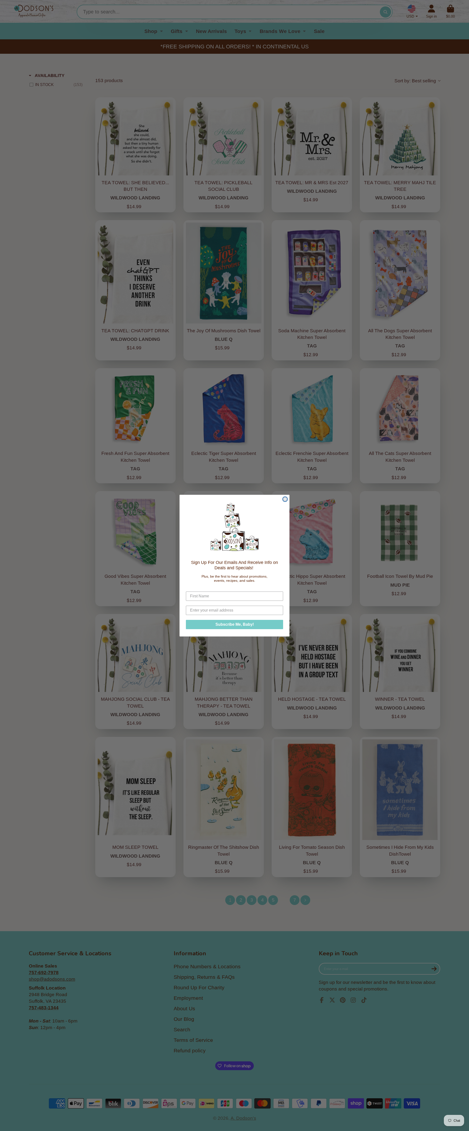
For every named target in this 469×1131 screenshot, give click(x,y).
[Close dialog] (285, 499)
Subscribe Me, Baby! (234, 624)
